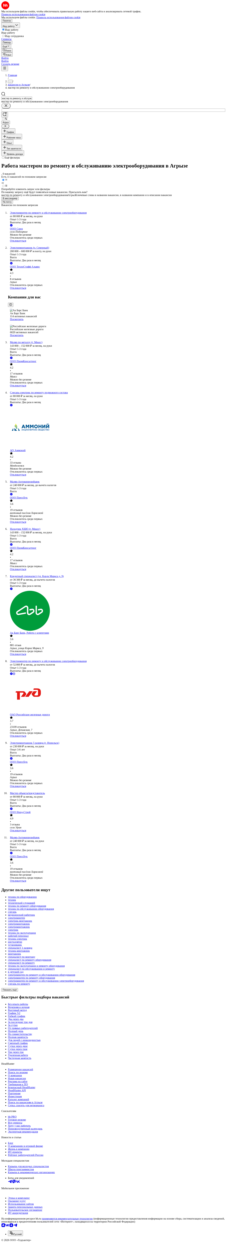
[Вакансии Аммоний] (117, 428)
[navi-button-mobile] (4, 68)
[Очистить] (6, 106)
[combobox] (16, 98)
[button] (5, 58)
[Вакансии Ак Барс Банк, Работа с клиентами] (117, 611)
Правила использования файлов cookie (58, 17)
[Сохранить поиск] (4, 114)
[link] (7, 50)
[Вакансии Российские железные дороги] (117, 694)
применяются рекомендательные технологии (67, 1218)
